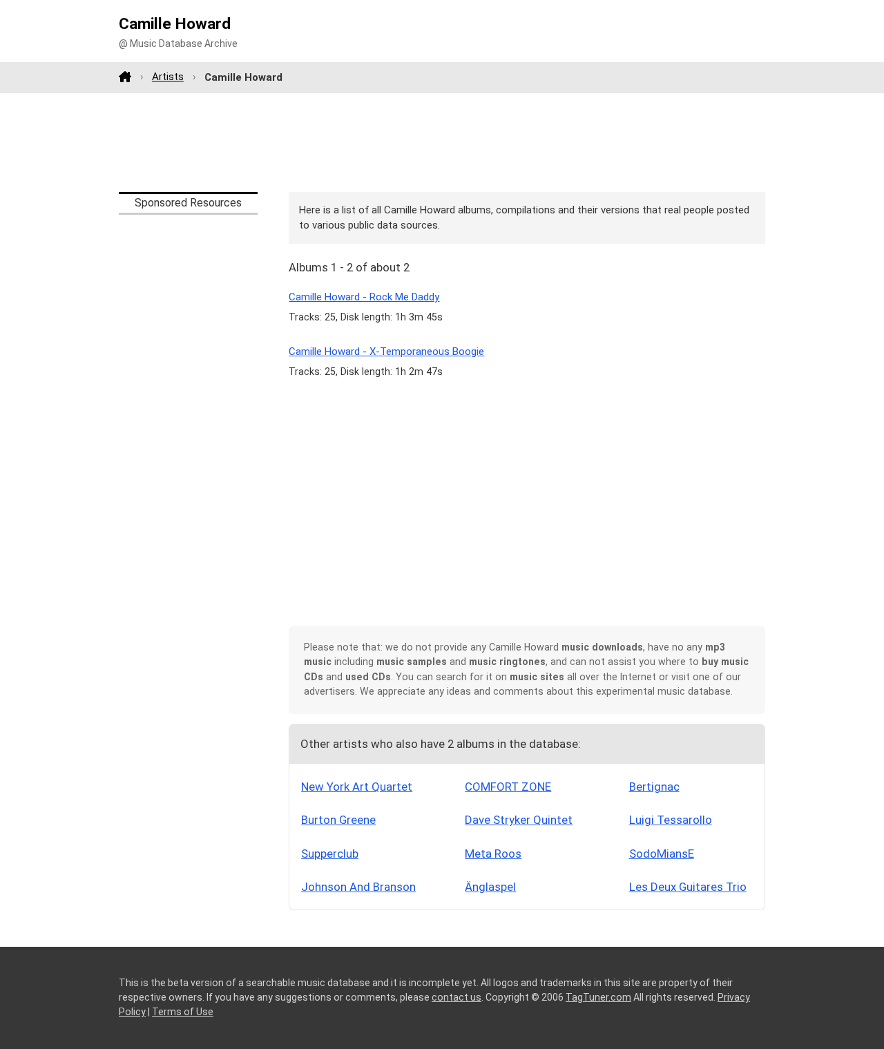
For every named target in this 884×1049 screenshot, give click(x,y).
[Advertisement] (442, 142)
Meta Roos (493, 853)
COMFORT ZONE (508, 786)
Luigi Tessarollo (670, 820)
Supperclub (329, 853)
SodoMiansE (661, 853)
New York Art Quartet (356, 786)
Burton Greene (338, 820)
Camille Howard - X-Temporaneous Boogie (386, 351)
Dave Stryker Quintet (519, 820)
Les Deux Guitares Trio (688, 887)
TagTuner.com (598, 997)
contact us (456, 997)
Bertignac (654, 786)
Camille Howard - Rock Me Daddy (364, 297)
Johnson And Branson (358, 887)
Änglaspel (490, 887)
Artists (168, 76)
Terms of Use (182, 1011)
